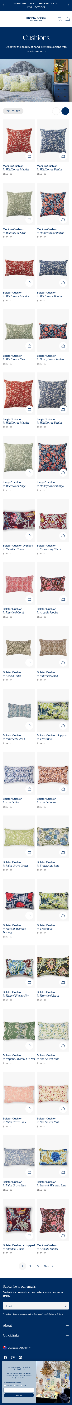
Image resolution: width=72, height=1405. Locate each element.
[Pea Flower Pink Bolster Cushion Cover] (53, 1093)
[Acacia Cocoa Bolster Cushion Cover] (53, 773)
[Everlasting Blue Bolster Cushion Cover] (53, 836)
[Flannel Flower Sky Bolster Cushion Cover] (19, 966)
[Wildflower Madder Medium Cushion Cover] (19, 140)
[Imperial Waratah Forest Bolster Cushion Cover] (19, 1030)
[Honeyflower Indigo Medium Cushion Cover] (53, 204)
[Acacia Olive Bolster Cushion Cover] (19, 647)
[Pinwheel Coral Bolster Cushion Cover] (19, 583)
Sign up (19, 1395)
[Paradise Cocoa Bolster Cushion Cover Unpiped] (19, 520)
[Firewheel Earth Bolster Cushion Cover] (53, 966)
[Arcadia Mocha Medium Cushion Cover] (53, 1220)
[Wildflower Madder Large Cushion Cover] (19, 393)
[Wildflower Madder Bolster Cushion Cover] (19, 267)
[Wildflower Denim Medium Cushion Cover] (53, 140)
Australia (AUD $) (17, 1347)
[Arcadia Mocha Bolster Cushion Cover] (53, 583)
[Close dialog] (68, 1362)
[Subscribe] (65, 1305)
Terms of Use (40, 1314)
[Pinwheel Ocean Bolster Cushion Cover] (19, 710)
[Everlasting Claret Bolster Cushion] (53, 520)
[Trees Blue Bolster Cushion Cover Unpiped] (53, 710)
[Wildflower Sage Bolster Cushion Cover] (19, 330)
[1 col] (56, 111)
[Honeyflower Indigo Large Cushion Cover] (53, 457)
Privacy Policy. (56, 1314)
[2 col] (65, 111)
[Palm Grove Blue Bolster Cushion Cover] (19, 1156)
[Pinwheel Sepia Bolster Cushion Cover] (53, 647)
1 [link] (22, 1266)
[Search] (60, 19)
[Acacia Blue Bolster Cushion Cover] (19, 773)
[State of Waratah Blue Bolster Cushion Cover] (53, 1156)
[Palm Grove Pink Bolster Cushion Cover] (19, 1093)
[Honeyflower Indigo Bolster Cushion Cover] (53, 330)
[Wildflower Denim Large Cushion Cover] (53, 393)
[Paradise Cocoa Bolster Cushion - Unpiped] (19, 1220)
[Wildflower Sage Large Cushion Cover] (19, 457)
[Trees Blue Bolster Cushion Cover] (53, 900)
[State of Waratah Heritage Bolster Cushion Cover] (19, 900)
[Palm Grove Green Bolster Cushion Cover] (19, 836)
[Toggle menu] (4, 19)
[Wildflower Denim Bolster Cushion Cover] (53, 267)
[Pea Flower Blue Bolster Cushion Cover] (53, 1030)
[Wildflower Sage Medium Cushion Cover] (19, 204)
